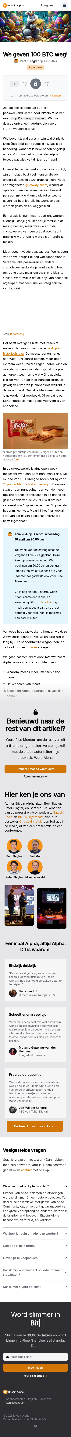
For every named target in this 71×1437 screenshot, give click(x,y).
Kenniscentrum (15, 1402)
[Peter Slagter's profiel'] (16, 61)
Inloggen (47, 5)
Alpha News (35, 67)
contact (26, 1170)
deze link (45, 602)
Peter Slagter (29, 61)
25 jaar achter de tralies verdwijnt (27, 484)
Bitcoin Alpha (21, 1415)
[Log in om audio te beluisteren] (35, 83)
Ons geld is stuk (30, 821)
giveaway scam (36, 185)
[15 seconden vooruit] (46, 84)
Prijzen (32, 1398)
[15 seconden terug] (24, 84)
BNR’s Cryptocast (30, 817)
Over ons (45, 1398)
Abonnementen (35, 776)
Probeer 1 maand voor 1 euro (35, 768)
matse (32, 647)
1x (14, 83)
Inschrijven (35, 1367)
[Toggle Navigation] (64, 5)
